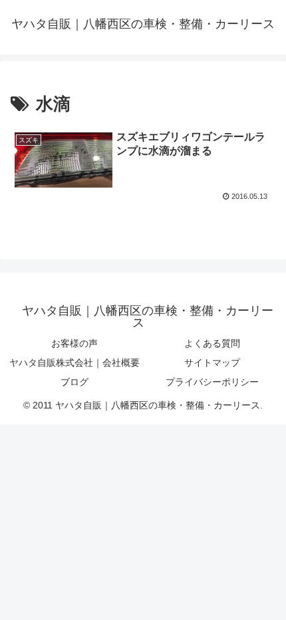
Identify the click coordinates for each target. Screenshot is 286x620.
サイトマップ (212, 362)
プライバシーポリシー (212, 382)
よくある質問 (212, 343)
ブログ (74, 382)
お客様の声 (74, 343)
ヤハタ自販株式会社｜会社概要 (74, 362)
